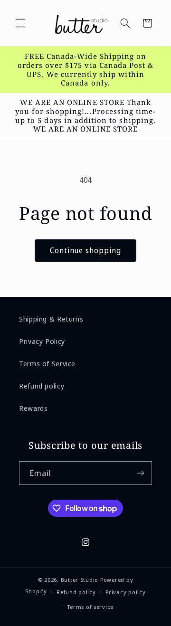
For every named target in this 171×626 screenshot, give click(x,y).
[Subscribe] (141, 472)
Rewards (33, 408)
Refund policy (41, 385)
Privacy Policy (42, 341)
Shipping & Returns (51, 318)
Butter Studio (80, 579)
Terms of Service (47, 363)
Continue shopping (86, 250)
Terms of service (90, 606)
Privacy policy (125, 592)
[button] (20, 23)
